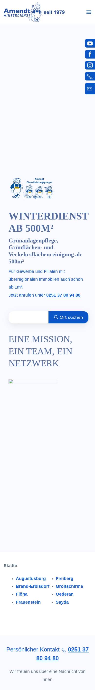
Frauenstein (28, 602)
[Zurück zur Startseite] (34, 12)
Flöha (22, 594)
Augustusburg (31, 578)
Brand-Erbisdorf (32, 586)
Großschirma (69, 586)
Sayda (62, 602)
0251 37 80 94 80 (63, 295)
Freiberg (64, 578)
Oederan (65, 594)
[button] (88, 12)
